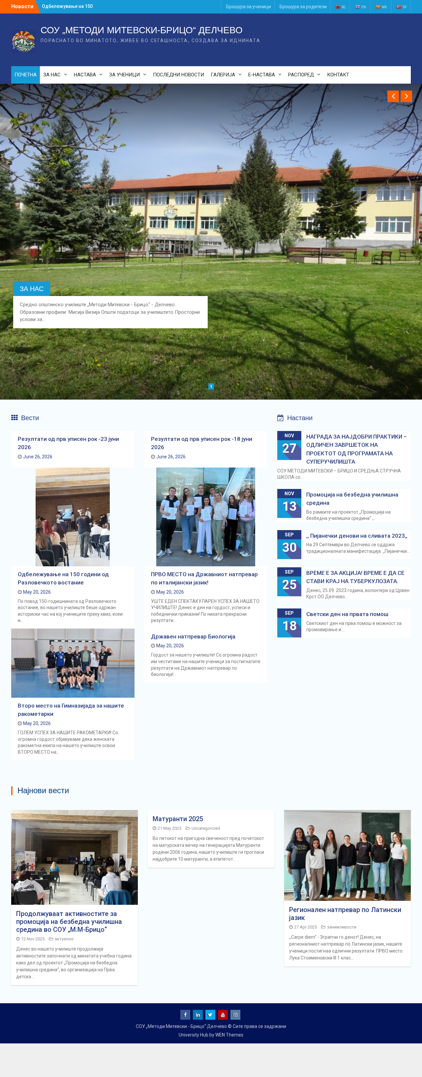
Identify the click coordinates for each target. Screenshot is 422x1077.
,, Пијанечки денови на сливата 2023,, (356, 535)
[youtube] (223, 1015)
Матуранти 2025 (178, 819)
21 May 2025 (169, 828)
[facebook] (185, 1015)
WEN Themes (229, 1034)
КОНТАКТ (338, 75)
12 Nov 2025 (33, 938)
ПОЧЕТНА (26, 75)
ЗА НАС (52, 75)
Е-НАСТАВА (261, 75)
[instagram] (235, 1015)
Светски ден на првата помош (347, 614)
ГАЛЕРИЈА (223, 75)
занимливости (341, 927)
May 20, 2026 (37, 592)
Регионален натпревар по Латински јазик (345, 914)
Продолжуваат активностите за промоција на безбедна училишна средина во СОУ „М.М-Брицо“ (69, 921)
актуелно (64, 938)
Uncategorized (206, 828)
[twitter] (210, 1015)
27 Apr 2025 (305, 927)
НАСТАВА (85, 75)
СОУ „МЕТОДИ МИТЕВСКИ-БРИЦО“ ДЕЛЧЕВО (142, 30)
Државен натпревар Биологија (193, 636)
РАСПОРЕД (301, 75)
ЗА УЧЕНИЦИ (124, 75)
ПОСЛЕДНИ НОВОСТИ (178, 75)
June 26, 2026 (37, 456)
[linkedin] (198, 1015)
